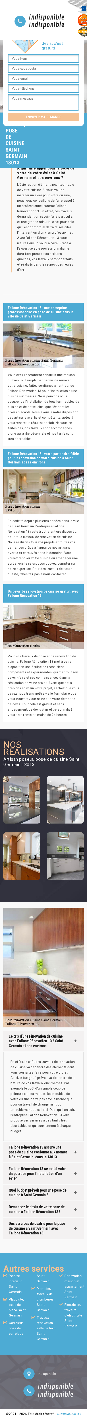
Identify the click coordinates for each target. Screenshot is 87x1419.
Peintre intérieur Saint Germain (15, 1284)
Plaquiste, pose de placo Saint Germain (17, 1307)
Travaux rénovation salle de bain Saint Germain (46, 1328)
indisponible (46, 17)
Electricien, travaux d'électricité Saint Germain (73, 1315)
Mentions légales (69, 1414)
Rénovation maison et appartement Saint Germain (74, 1286)
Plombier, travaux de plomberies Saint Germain (45, 1299)
